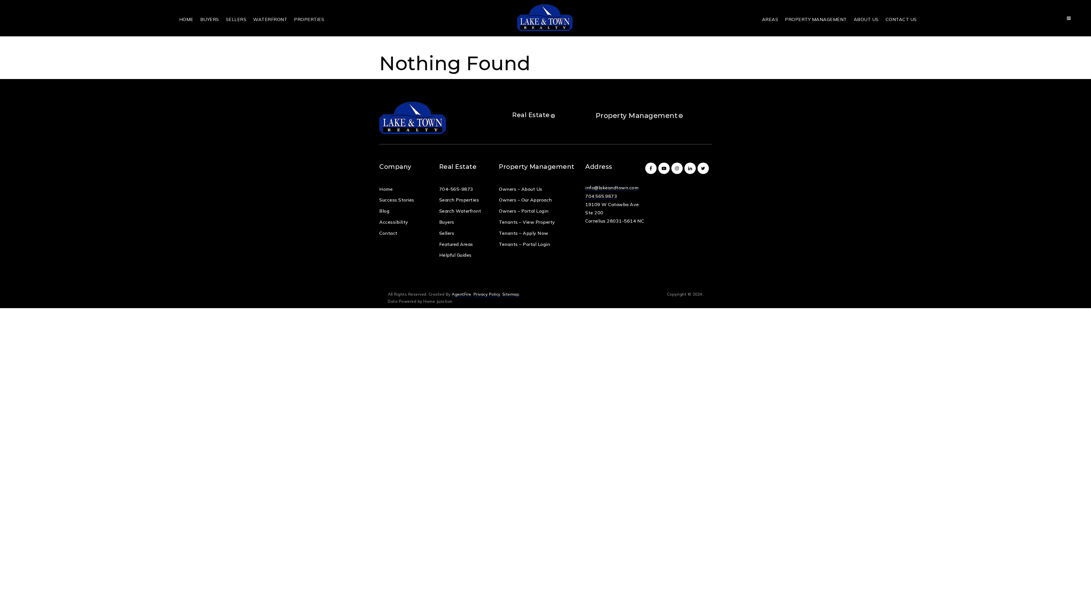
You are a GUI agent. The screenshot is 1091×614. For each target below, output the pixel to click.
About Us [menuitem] (866, 19)
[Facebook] (651, 168)
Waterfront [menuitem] (270, 19)
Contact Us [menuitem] (901, 19)
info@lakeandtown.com (611, 187)
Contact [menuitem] (388, 233)
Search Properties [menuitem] (459, 200)
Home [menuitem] (186, 19)
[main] (545, 39)
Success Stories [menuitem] (396, 200)
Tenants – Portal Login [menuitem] (524, 244)
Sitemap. (511, 294)
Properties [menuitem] (309, 19)
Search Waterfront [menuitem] (460, 211)
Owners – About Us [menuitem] (520, 189)
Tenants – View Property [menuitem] (527, 222)
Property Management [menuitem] (816, 19)
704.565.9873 (601, 196)
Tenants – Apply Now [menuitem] (523, 233)
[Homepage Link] (545, 17)
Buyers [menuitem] (209, 19)
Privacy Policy (487, 294)
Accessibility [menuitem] (393, 222)
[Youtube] (664, 168)
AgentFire (461, 294)
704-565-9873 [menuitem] (456, 189)
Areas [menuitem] (770, 19)
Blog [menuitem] (384, 211)
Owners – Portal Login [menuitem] (524, 211)
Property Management (637, 115)
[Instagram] (677, 168)
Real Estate (531, 115)
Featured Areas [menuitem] (456, 244)
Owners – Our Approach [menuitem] (525, 200)
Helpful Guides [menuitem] (455, 255)
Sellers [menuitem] (236, 19)
